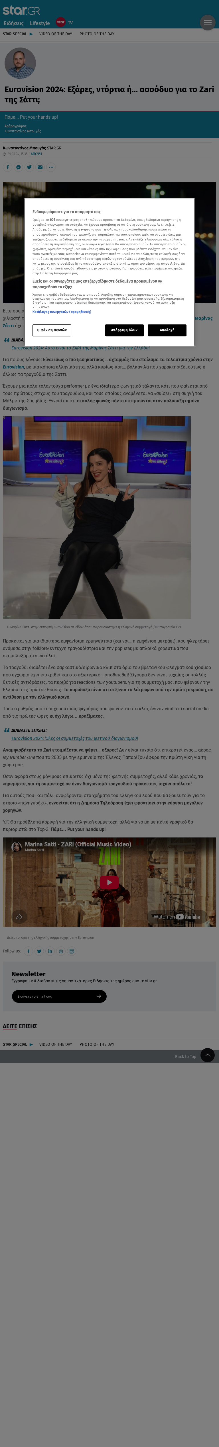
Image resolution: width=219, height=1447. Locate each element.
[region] (109, 272)
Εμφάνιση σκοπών (52, 330)
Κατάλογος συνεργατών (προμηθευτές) (62, 312)
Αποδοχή (167, 330)
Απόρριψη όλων (124, 330)
